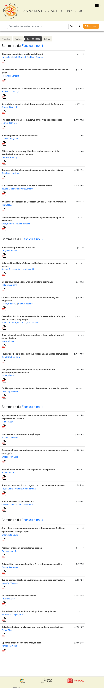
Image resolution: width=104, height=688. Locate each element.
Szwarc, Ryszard (9, 107)
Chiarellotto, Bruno (10, 534)
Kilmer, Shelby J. (9, 303)
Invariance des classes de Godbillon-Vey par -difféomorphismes (34, 201)
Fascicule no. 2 (32, 238)
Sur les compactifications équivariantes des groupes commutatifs (33, 579)
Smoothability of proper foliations (18, 501)
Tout (72, 26)
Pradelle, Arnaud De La (25, 488)
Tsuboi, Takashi (23, 223)
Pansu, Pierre (26, 188)
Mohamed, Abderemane (28, 322)
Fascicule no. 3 (32, 406)
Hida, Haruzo (7, 421)
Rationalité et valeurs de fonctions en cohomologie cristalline (32, 564)
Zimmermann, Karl (10, 551)
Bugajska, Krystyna (10, 172)
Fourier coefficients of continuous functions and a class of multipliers (35, 353)
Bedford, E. (7, 614)
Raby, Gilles (7, 204)
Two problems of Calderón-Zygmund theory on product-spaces (32, 119)
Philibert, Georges (10, 437)
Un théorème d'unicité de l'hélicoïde (19, 595)
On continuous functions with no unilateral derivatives (27, 281)
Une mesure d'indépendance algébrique (21, 434)
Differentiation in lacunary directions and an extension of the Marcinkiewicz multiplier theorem (30, 153)
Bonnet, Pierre (8, 472)
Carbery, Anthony (9, 157)
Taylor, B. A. (18, 614)
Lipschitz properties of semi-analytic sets (21, 642)
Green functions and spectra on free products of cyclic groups (31, 88)
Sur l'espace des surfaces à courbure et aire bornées (27, 185)
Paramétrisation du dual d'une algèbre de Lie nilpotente (28, 469)
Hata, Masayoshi (9, 284)
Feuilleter (18, 39)
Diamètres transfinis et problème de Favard (22, 53)
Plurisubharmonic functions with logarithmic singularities (29, 611)
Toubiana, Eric (8, 598)
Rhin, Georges (36, 57)
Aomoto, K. (6, 91)
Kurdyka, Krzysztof (10, 138)
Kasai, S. (16, 269)
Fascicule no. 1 (32, 45)
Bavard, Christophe (10, 188)
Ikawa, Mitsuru (8, 341)
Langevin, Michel (9, 57)
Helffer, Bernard (9, 322)
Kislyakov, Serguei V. (11, 356)
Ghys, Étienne (8, 223)
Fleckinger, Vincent (10, 75)
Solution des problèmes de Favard (18, 247)
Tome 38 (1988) (33, 39)
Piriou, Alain (7, 630)
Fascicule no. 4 (32, 519)
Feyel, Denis (7, 488)
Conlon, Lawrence (24, 504)
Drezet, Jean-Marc (10, 456)
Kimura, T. (6, 269)
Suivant (47, 39)
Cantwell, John (8, 504)
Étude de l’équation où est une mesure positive (33, 485)
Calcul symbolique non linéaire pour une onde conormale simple (33, 626)
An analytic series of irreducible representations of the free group (33, 104)
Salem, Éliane (8, 375)
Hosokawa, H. (28, 269)
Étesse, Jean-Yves (10, 567)
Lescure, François (10, 582)
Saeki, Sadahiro (25, 303)
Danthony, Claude (10, 391)
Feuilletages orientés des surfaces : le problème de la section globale (35, 388)
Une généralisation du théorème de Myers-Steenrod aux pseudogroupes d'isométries (28, 371)
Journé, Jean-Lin (9, 122)
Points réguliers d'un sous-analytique (20, 135)
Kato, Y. (16, 91)
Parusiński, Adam (9, 645)
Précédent (6, 39)
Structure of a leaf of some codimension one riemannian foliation (33, 169)
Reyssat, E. (23, 57)
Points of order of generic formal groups (22, 547)
